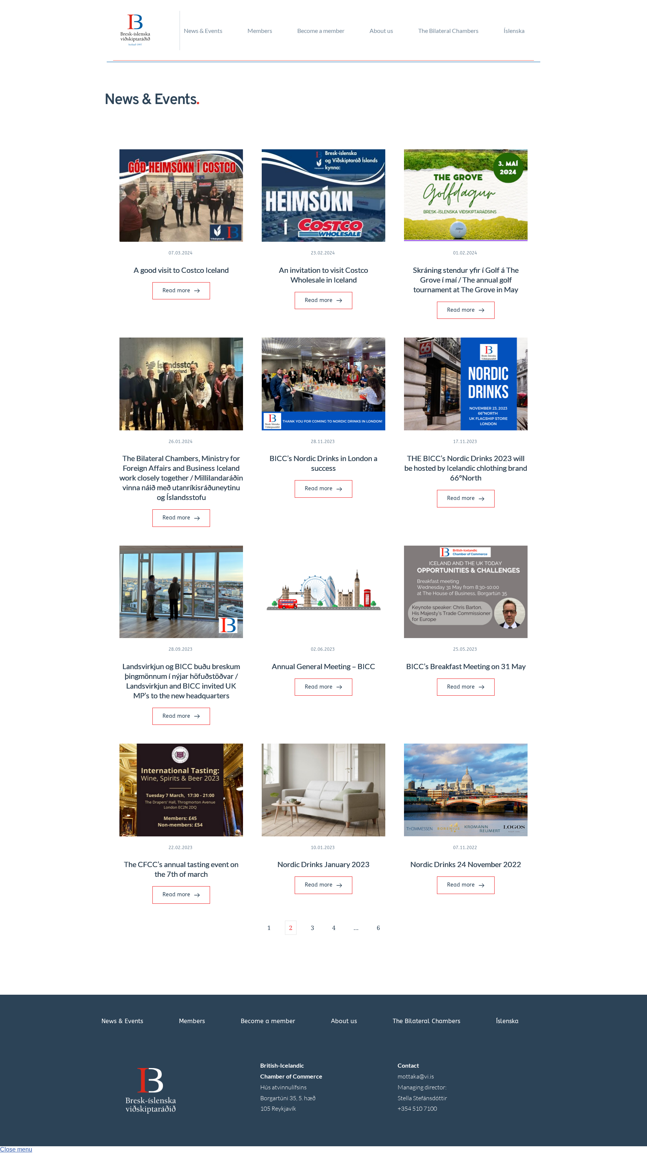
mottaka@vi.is (416, 1076)
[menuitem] (214, 31)
